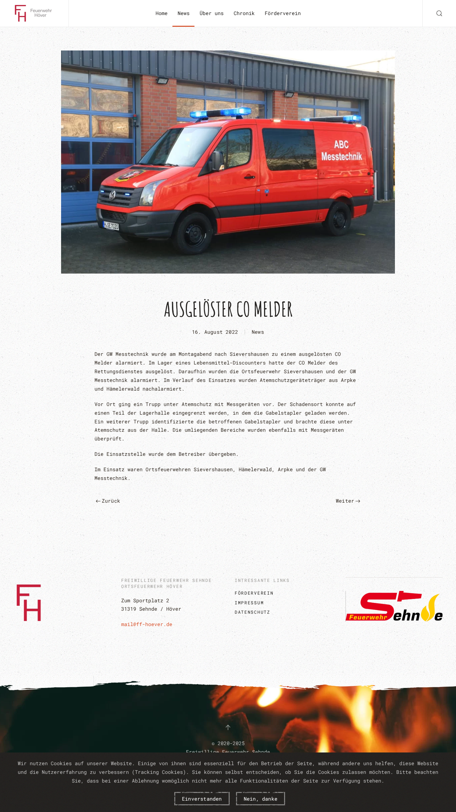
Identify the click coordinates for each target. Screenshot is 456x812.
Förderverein (283, 13)
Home (162, 13)
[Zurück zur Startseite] (34, 13)
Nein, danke (260, 798)
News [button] (184, 13)
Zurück (111, 500)
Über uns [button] (212, 13)
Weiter (345, 500)
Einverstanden (202, 798)
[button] (439, 13)
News (258, 331)
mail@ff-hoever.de (146, 624)
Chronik (244, 13)
